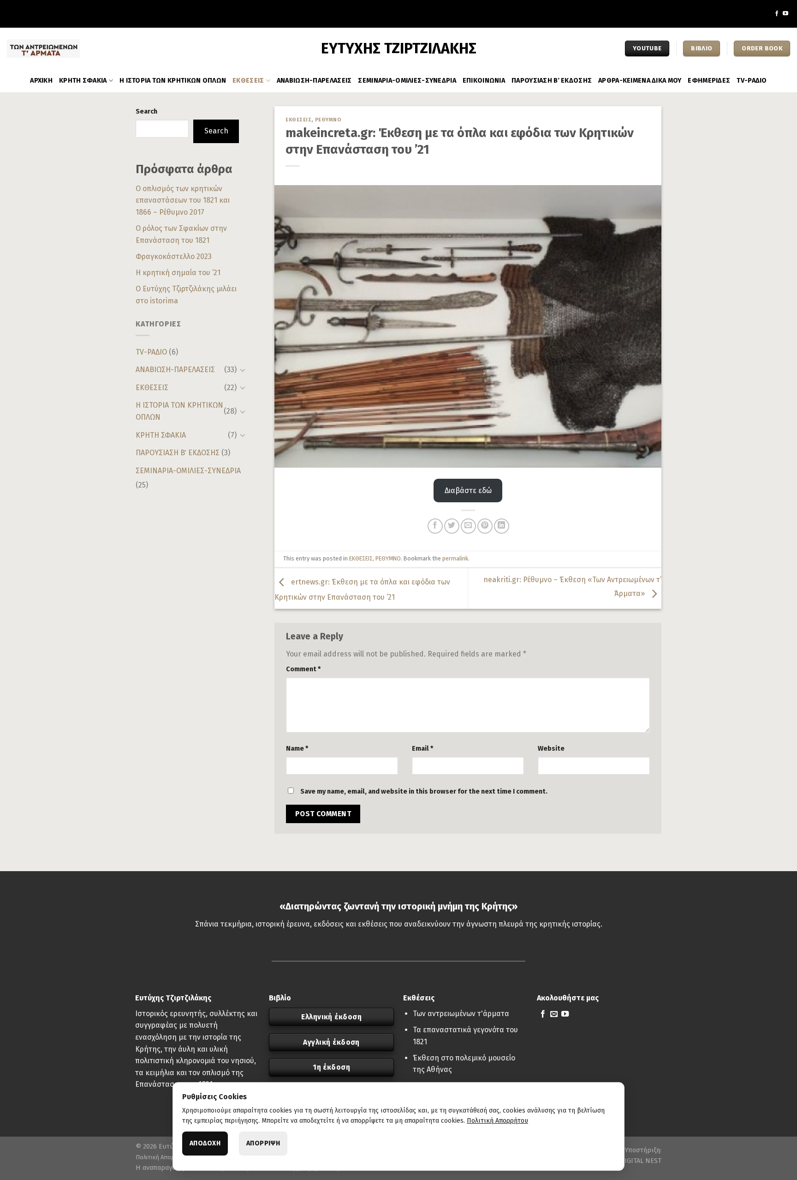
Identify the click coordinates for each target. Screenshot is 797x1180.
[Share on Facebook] (435, 526)
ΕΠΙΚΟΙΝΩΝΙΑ (484, 80)
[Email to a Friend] (468, 526)
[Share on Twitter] (451, 526)
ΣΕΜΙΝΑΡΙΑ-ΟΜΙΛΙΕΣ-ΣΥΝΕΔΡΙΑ (407, 80)
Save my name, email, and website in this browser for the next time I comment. (423, 791)
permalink (455, 558)
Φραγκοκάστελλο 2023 (174, 256)
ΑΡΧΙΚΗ (41, 80)
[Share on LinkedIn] (501, 526)
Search (146, 111)
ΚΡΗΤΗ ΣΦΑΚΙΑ (83, 80)
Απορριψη (263, 1143)
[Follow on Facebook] (776, 14)
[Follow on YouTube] (785, 14)
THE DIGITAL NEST (633, 1161)
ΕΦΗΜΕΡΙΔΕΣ (709, 80)
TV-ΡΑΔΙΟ (752, 80)
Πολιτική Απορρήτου (163, 1157)
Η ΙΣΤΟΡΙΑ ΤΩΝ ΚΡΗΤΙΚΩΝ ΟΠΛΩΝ (172, 80)
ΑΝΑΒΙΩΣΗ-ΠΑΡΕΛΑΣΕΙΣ (314, 80)
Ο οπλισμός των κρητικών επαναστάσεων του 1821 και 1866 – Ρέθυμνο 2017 (183, 200)
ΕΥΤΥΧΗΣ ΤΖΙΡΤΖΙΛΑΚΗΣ (398, 48)
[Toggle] (242, 369)
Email (422, 749)
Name (297, 749)
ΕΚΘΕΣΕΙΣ (248, 80)
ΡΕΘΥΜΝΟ (328, 120)
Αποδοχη (205, 1143)
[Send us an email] (554, 1014)
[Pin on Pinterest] (485, 526)
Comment (303, 669)
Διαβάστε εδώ (468, 490)
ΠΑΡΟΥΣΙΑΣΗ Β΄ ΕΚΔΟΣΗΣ (552, 80)
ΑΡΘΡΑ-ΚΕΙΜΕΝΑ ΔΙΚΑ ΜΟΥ (639, 80)
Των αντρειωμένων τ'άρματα (461, 1013)
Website (551, 749)
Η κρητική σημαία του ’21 (178, 272)
